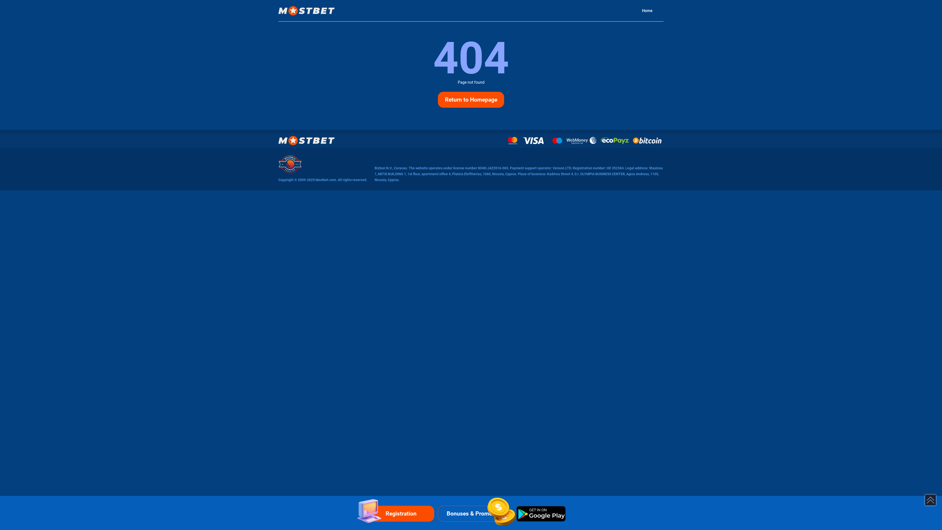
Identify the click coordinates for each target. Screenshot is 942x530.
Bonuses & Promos (471, 513)
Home (647, 10)
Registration (401, 513)
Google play (541, 513)
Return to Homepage (471, 99)
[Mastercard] (513, 140)
